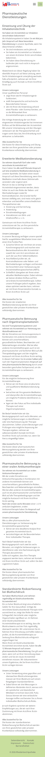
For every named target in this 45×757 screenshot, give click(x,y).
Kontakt (30, 740)
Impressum (16, 743)
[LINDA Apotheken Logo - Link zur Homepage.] (40, 4)
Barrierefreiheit (22, 746)
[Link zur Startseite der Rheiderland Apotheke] (10, 4)
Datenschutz (28, 743)
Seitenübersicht (18, 740)
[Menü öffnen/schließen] (34, 4)
